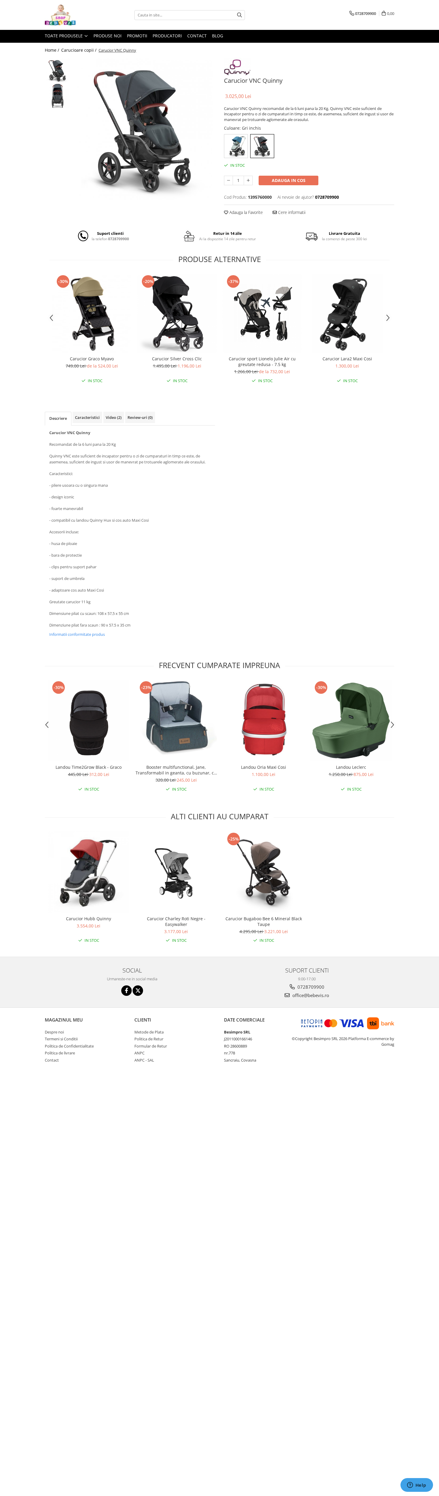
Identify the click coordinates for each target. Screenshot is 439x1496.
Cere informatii (291, 212)
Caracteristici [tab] (87, 417)
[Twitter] (138, 990)
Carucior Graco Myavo (92, 359)
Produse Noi (107, 36)
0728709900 (310, 987)
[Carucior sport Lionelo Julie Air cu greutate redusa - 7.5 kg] (262, 313)
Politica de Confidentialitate (69, 1046)
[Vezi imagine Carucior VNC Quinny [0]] (57, 70)
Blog (217, 36)
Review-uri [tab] (140, 417)
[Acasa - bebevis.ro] (75, 14)
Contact (197, 36)
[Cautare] (239, 15)
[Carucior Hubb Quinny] (88, 872)
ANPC (139, 1053)
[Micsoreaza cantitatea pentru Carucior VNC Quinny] (228, 180)
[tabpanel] (144, 129)
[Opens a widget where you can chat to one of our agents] (416, 1485)
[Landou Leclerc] (351, 720)
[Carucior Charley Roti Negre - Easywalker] (176, 872)
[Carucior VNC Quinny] (144, 129)
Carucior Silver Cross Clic (177, 359)
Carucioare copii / (79, 50)
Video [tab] (114, 417)
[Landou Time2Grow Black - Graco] (88, 720)
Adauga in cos (289, 180)
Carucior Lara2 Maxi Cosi (347, 359)
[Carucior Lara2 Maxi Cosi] (347, 313)
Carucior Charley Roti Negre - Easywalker (176, 921)
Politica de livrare (60, 1053)
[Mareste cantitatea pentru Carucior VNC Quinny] (248, 180)
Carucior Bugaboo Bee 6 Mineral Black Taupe (263, 921)
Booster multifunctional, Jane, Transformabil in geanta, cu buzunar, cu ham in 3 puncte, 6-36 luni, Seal (176, 770)
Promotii (137, 36)
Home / (52, 50)
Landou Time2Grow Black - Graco (89, 767)
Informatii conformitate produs (77, 634)
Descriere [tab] (58, 418)
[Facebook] (126, 990)
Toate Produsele (64, 36)
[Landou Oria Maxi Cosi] (263, 720)
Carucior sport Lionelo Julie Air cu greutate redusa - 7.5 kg (262, 361)
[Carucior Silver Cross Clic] (177, 313)
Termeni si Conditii (61, 1039)
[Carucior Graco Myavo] (91, 313)
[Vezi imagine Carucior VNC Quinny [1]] (57, 95)
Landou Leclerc (351, 767)
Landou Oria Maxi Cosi (263, 767)
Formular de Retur (150, 1046)
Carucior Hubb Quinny (88, 918)
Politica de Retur (148, 1039)
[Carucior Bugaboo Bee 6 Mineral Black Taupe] (263, 872)
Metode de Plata (149, 1032)
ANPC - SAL (144, 1060)
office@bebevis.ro (310, 995)
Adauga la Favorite (245, 212)
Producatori (167, 36)
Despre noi (54, 1032)
